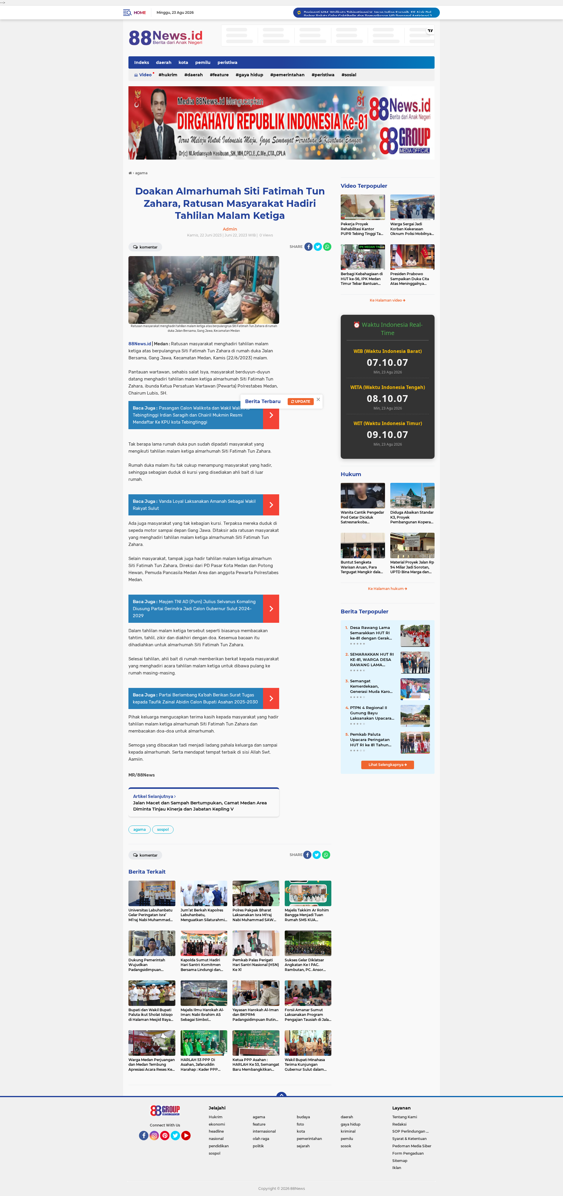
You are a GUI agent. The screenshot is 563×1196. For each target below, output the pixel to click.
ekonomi (217, 1124)
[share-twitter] (318, 247)
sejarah (303, 1146)
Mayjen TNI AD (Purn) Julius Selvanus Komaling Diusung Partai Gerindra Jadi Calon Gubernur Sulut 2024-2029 (194, 608)
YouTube (190, 1143)
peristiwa (228, 62)
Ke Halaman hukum (386, 588)
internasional (264, 1131)
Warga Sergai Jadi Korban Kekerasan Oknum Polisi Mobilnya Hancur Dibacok (410, 229)
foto (300, 1124)
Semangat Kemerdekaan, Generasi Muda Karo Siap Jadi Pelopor (370, 686)
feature (221, 74)
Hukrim (169, 74)
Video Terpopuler (364, 186)
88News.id (139, 343)
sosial (350, 74)
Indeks (141, 62)
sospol (163, 829)
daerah (164, 62)
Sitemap (399, 1160)
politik (258, 1146)
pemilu (203, 62)
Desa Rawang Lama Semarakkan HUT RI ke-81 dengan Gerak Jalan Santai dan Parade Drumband (370, 633)
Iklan (396, 1167)
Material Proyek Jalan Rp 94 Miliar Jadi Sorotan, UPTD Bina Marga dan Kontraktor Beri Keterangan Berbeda (412, 567)
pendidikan (219, 1146)
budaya (303, 1117)
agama (139, 829)
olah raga (261, 1138)
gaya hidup (251, 74)
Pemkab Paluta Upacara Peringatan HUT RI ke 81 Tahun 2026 (370, 740)
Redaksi (399, 1124)
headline (216, 1131)
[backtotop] (281, 1097)
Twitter (178, 1143)
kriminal (348, 1131)
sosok (346, 1146)
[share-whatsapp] (327, 247)
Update (302, 401)
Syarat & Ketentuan (409, 1138)
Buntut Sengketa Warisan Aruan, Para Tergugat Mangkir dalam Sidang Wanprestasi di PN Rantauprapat (362, 567)
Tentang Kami (404, 1117)
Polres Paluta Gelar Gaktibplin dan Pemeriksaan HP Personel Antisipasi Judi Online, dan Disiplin (369, 12)
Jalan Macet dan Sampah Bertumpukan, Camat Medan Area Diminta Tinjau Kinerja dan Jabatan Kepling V (200, 806)
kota (183, 62)
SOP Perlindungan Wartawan (413, 1131)
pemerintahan (289, 74)
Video (145, 74)
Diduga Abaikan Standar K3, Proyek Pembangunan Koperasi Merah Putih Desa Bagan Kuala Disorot (412, 517)
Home (140, 12)
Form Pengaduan (408, 1153)
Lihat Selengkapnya (386, 764)
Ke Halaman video (386, 300)
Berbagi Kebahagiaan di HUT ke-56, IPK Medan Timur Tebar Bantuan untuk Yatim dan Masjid (362, 279)
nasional (216, 1138)
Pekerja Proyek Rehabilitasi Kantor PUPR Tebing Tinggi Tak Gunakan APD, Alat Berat (362, 229)
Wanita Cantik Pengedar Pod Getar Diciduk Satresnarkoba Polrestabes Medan (362, 517)
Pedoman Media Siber (411, 1146)
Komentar (148, 247)
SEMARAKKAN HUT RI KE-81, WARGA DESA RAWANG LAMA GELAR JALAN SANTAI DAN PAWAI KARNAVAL (372, 660)
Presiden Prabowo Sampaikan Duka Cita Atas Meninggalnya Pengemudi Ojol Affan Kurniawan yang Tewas (410, 279)
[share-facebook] (308, 247)
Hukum (351, 474)
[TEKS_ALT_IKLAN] (281, 123)
